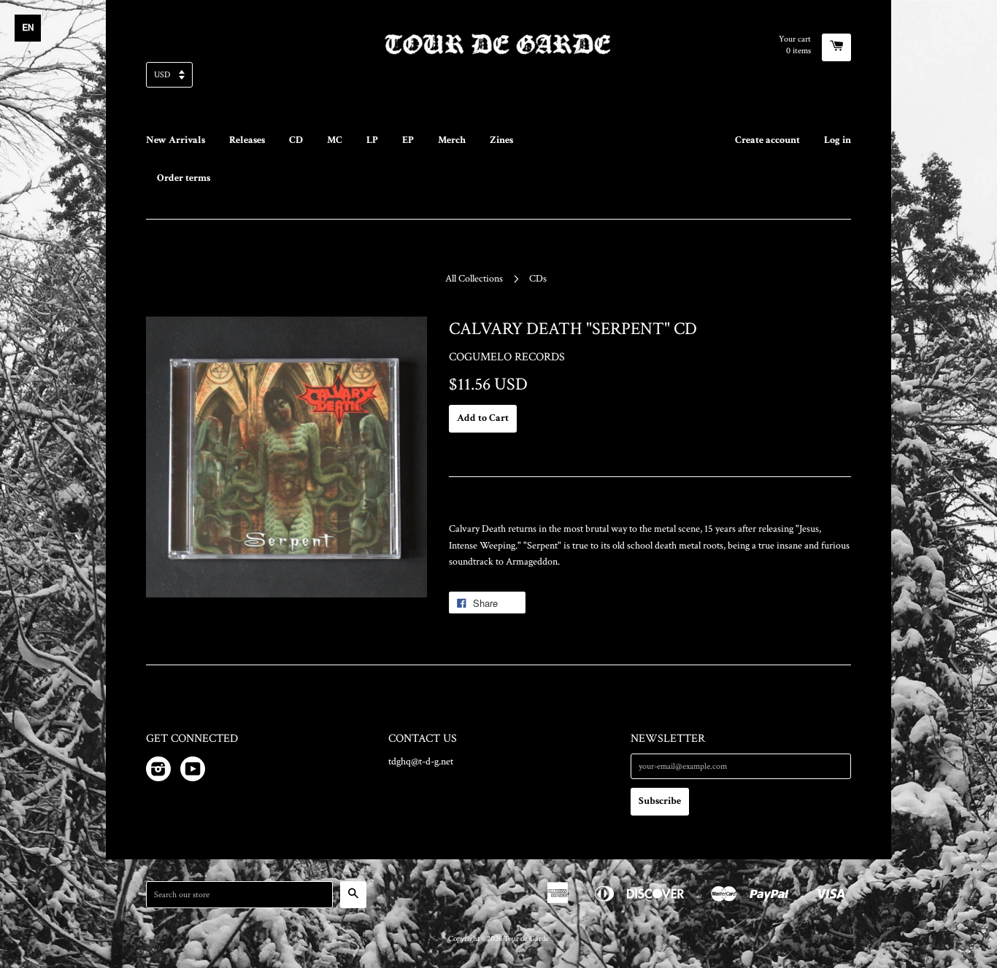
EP (408, 140)
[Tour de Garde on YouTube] (192, 771)
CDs (538, 278)
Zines (501, 140)
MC (334, 140)
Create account (767, 140)
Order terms (183, 178)
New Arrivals (175, 140)
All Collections (474, 278)
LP (372, 140)
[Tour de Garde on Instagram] (158, 771)
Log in (837, 140)
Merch (452, 140)
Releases (247, 140)
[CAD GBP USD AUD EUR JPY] (498, 79)
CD (296, 140)
